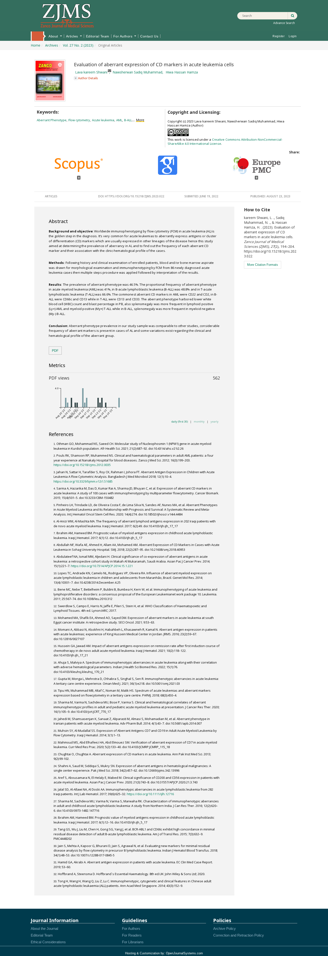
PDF (55, 350)
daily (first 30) (179, 421)
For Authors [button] (123, 36)
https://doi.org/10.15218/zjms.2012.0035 (82, 465)
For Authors (131, 928)
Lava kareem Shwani (91, 72)
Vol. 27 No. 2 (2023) (78, 45)
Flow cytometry (79, 120)
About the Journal (44, 928)
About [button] (54, 36)
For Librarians (133, 942)
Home (37, 35)
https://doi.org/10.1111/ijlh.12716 (150, 794)
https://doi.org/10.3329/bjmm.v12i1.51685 (83, 481)
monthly (199, 421)
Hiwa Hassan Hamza (182, 72)
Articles (51, 196)
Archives (51, 45)
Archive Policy (224, 928)
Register (279, 36)
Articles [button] (72, 36)
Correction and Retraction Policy (238, 935)
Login (293, 36)
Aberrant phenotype (52, 120)
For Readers (132, 935)
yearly (215, 421)
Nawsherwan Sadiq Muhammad (137, 72)
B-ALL (128, 120)
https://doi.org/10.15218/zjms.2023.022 (134, 196)
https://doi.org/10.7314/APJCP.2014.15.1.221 (102, 566)
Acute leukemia (103, 120)
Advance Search (284, 23)
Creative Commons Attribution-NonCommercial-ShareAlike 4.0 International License (225, 141)
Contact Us (149, 36)
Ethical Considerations (48, 942)
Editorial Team (97, 36)
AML (119, 120)
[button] (86, 78)
